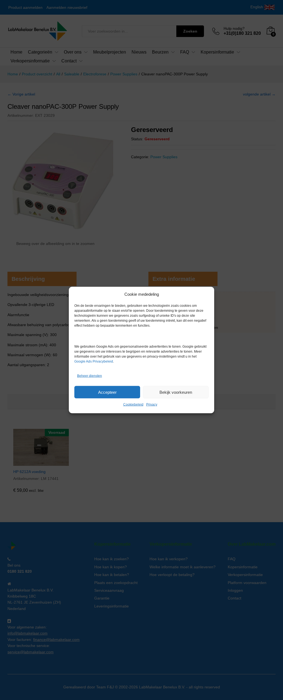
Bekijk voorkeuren (175, 392)
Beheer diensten (89, 375)
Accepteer (107, 392)
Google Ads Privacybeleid (93, 361)
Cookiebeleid (133, 404)
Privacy (151, 404)
